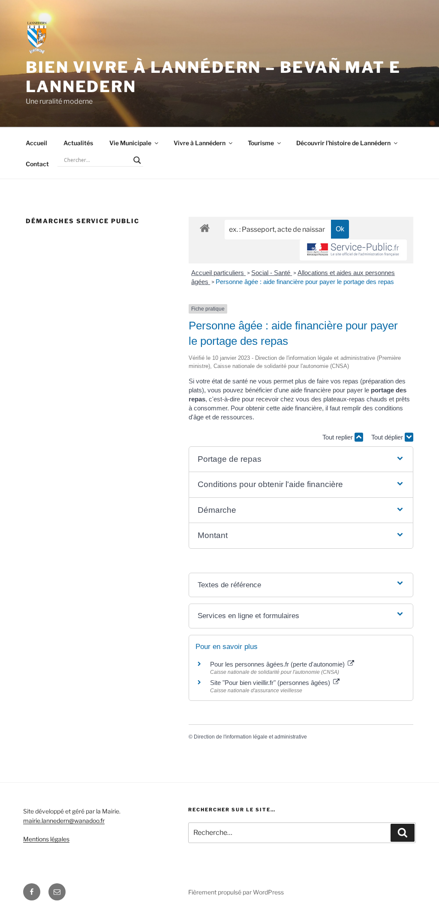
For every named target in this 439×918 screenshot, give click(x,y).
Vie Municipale (130, 143)
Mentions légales (46, 839)
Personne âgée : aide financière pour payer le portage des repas (305, 281)
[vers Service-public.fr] (353, 249)
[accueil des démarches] (204, 228)
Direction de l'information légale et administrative (250, 737)
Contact (37, 163)
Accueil (36, 143)
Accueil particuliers (218, 272)
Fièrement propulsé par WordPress (236, 892)
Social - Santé (271, 272)
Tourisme (261, 143)
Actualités (78, 143)
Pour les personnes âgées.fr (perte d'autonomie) (278, 664)
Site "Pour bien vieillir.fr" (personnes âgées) (271, 682)
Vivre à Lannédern (200, 143)
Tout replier (338, 437)
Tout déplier (388, 437)
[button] (301, 459)
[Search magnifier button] (137, 160)
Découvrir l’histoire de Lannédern (343, 143)
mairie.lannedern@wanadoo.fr (64, 820)
